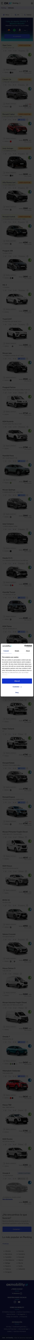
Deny (17, 692)
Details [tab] (17, 651)
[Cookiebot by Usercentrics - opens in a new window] (24, 646)
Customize (16, 686)
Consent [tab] (6, 651)
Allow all (17, 681)
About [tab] (28, 651)
